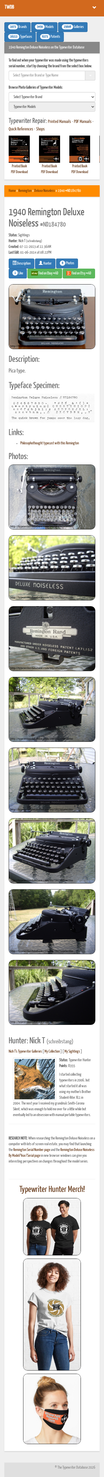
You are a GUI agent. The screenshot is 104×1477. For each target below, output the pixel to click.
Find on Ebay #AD (48, 273)
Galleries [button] (74, 27)
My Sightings (72, 1051)
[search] (52, 97)
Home (12, 191)
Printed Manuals (59, 122)
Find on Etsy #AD (81, 273)
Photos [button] (68, 263)
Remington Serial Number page (31, 1150)
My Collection (52, 1051)
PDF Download (19, 172)
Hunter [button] (47, 263)
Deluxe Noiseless (44, 191)
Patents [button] (51, 37)
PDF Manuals (83, 122)
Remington (24, 191)
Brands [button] (18, 27)
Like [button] (18, 273)
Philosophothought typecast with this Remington (49, 443)
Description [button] (23, 263)
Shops (40, 129)
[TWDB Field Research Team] (52, 1409)
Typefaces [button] (21, 37)
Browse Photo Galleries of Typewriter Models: (36, 87)
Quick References (21, 129)
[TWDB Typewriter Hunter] (52, 1226)
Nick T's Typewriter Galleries (25, 1051)
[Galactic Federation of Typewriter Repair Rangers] (52, 1315)
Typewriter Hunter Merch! (52, 1190)
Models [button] (45, 27)
